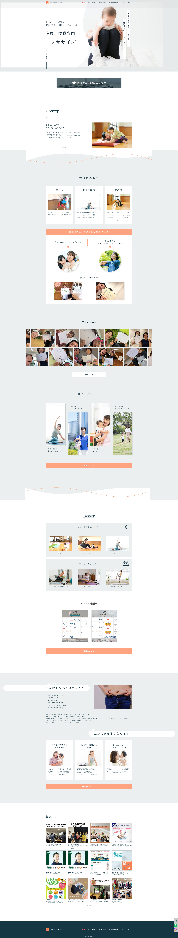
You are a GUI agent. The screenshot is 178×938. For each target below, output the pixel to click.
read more (89, 905)
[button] (56, 836)
